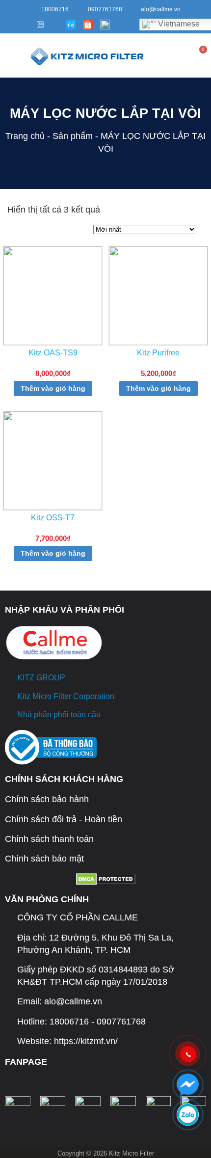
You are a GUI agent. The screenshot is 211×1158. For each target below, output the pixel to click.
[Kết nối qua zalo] (188, 1115)
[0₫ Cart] (201, 56)
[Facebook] (10, 24)
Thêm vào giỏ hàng (53, 388)
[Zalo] (38, 24)
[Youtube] (24, 24)
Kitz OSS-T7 (53, 517)
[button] (10, 55)
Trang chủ (25, 136)
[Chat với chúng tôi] (188, 1085)
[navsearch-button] (160, 55)
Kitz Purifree (158, 353)
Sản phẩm (73, 136)
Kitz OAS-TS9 (53, 353)
